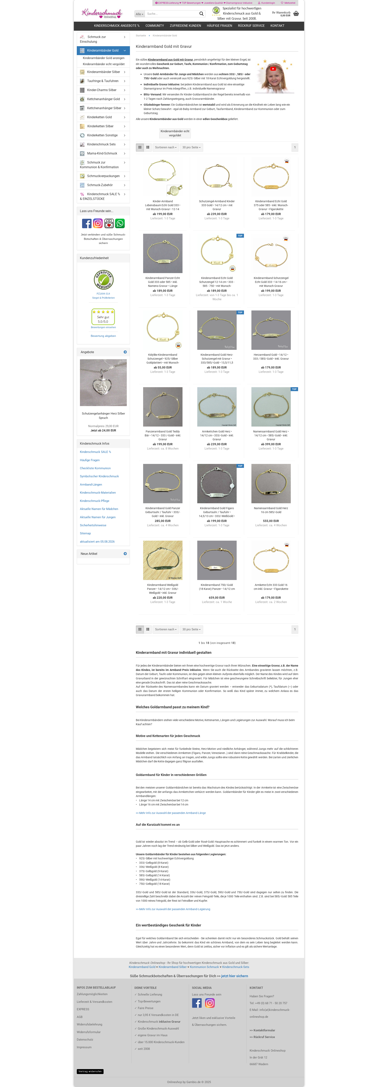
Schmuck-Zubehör (99, 185)
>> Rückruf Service (262, 1037)
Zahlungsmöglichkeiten (92, 994)
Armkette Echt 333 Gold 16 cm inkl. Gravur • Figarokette (271, 586)
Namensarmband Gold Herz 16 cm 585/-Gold (271, 510)
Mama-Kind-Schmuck (101, 153)
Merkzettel (289, 3)
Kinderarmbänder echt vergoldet (104, 64)
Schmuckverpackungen (103, 176)
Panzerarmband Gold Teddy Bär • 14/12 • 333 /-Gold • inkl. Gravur (163, 435)
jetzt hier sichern (234, 976)
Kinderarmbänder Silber (103, 72)
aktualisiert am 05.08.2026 (97, 541)
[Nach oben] (367, 1081)
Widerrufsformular (89, 1032)
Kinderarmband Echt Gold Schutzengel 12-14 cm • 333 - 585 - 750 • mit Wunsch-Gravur (216, 282)
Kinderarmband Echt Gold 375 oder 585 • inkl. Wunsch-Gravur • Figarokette (271, 205)
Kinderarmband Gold (142, 967)
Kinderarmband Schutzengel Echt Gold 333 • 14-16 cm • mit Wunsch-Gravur (271, 281)
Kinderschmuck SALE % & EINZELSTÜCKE (100, 196)
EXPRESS (83, 1009)
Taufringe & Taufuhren (102, 81)
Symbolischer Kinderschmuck (99, 476)
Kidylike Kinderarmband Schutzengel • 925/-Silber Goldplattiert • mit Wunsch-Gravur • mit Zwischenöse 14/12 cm (162, 359)
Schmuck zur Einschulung (93, 39)
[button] (140, 147)
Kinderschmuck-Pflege (94, 501)
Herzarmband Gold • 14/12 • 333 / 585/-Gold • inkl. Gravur (271, 356)
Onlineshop (174, 1082)
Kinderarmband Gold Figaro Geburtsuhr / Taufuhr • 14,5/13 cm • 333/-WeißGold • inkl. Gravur (217, 512)
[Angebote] (125, 352)
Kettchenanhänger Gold (103, 99)
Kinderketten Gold (99, 117)
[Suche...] (201, 14)
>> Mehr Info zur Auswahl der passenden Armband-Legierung (173, 909)
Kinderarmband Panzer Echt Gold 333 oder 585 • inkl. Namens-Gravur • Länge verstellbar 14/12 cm (162, 282)
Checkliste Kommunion (95, 468)
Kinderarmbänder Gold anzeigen (103, 58)
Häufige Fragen (219, 26)
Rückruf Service (251, 26)
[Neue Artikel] (125, 554)
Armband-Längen (91, 484)
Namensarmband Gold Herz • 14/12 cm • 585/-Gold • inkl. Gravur (271, 435)
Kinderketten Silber (100, 126)
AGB (79, 1017)
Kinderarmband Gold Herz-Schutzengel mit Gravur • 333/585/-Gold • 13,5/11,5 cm (217, 359)
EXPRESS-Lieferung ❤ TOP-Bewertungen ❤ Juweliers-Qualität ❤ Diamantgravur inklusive (205, 3)
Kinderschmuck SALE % (95, 452)
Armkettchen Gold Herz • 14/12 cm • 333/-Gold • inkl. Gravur (217, 435)
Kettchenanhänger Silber (103, 108)
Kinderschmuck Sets (101, 144)
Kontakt (277, 26)
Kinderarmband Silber (173, 967)
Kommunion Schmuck (204, 967)
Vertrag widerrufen (90, 1071)
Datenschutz (85, 1039)
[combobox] (166, 147)
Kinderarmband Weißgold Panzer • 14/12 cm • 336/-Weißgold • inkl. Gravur (163, 588)
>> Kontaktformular (262, 1030)
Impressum (84, 1047)
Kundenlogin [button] (267, 3)
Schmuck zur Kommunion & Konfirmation (99, 164)
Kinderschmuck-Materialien (98, 492)
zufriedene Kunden (185, 26)
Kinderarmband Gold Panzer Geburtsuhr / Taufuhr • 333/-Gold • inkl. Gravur (162, 512)
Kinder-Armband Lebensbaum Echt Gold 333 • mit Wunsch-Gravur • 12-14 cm (162, 205)
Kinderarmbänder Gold (102, 50)
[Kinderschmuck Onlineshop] (103, 14)
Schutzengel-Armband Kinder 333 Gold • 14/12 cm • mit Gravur (217, 205)
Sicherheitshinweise (93, 525)
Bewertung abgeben (103, 335)
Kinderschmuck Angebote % (117, 26)
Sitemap (85, 533)
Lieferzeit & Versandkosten (94, 1002)
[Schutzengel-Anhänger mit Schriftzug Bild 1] (103, 382)
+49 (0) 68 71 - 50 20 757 (271, 1003)
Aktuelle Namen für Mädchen (99, 509)
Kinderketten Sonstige (102, 135)
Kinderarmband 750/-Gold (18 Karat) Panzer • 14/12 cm (217, 586)
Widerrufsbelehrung (89, 1024)
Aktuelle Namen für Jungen (98, 517)
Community (154, 26)
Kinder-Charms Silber (101, 90)
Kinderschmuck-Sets (235, 967)
